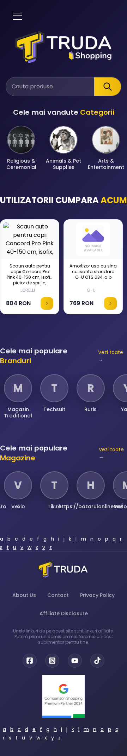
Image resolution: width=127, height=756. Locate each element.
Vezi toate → (110, 356)
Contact (58, 595)
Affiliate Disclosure (64, 613)
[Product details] (47, 303)
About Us (24, 595)
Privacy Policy (97, 595)
